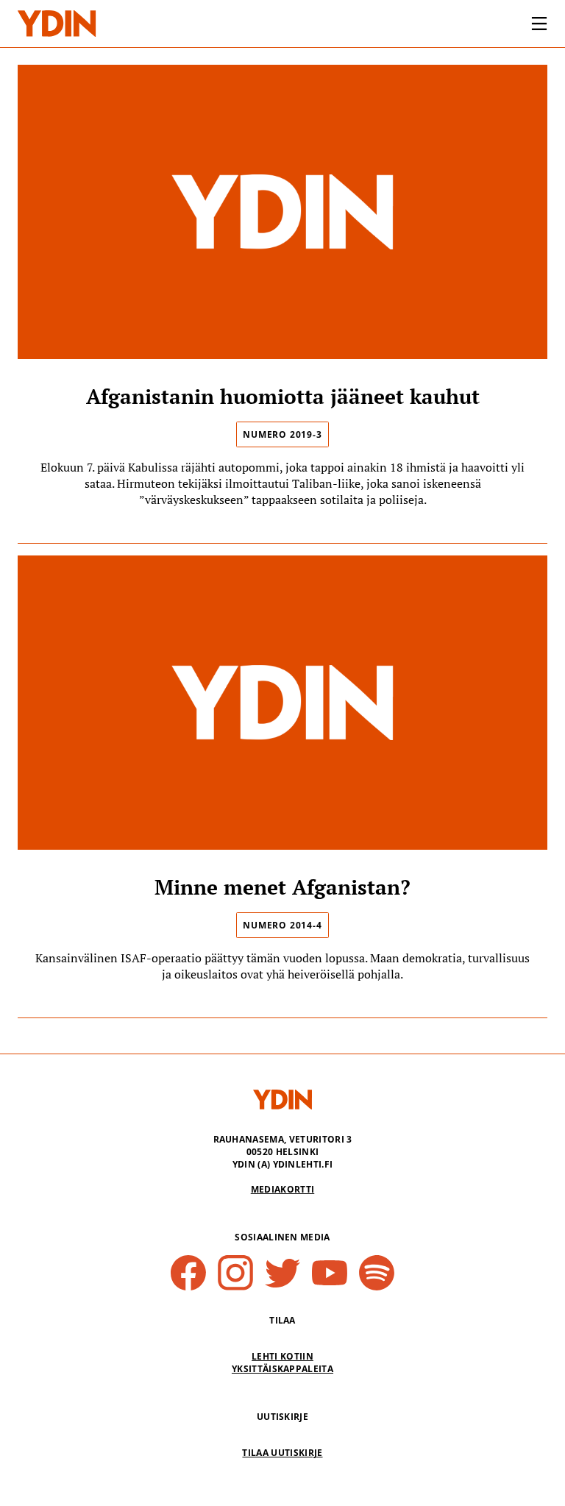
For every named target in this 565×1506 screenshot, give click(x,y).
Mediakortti (283, 1189)
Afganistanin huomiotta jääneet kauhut (283, 396)
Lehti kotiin (282, 1356)
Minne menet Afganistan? (282, 887)
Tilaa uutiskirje (282, 1452)
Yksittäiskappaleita (282, 1369)
